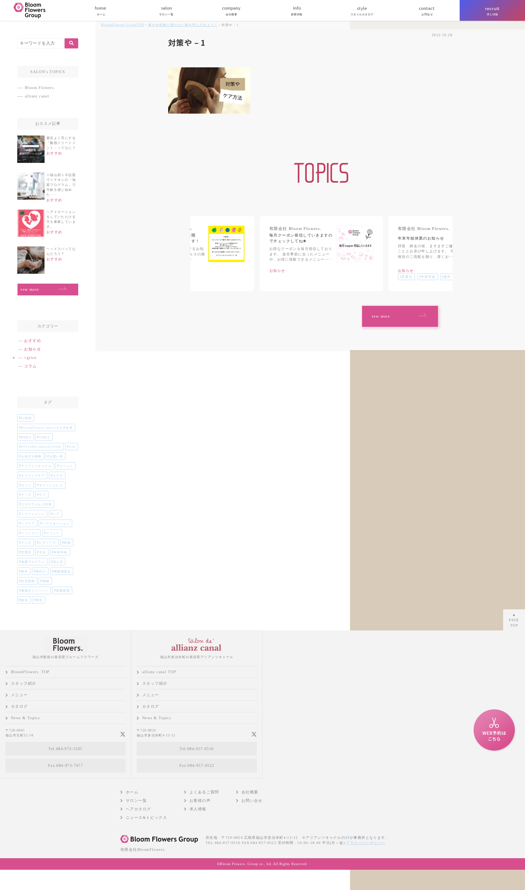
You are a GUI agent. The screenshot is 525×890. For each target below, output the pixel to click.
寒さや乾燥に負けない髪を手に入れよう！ (183, 25)
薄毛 (39, 600)
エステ (58, 475)
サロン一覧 (136, 801)
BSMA (26, 437)
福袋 (46, 581)
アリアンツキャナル (36, 466)
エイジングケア (33, 475)
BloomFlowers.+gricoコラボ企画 (47, 427)
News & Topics (25, 718)
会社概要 (249, 792)
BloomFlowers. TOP (30, 672)
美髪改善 (63, 590)
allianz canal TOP (159, 672)
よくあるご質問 (204, 792)
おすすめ (32, 341)
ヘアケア (28, 523)
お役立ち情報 (31, 456)
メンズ (26, 542)
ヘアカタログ (138, 809)
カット (26, 485)
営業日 (26, 552)
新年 (24, 571)
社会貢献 (28, 581)
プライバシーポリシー (365, 843)
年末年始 (61, 552)
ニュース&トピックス (146, 818)
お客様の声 (200, 801)
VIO (72, 446)
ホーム (132, 792)
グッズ (26, 494)
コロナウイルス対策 (36, 504)
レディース (47, 542)
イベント (66, 466)
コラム (30, 366)
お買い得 (56, 456)
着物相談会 (62, 571)
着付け (41, 571)
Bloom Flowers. (40, 88)
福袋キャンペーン (34, 590)
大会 (42, 552)
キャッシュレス (51, 485)
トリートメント (33, 513)
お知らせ (32, 349)
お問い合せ (251, 801)
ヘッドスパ (29, 533)
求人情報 (197, 809)
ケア (42, 494)
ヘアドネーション (56, 523)
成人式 (58, 561)
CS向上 (44, 437)
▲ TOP (514, 620)
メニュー (53, 533)
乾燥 (67, 542)
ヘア (56, 513)
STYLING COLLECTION (41, 446)
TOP (122, 25)
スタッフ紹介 (23, 683)
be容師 (26, 418)
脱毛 (24, 600)
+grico (30, 358)
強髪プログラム (33, 561)
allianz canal (37, 96)
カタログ (19, 706)
